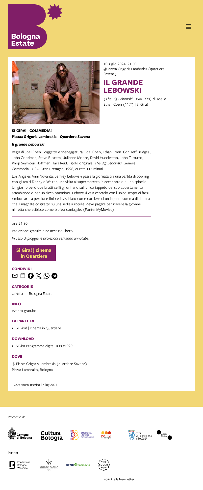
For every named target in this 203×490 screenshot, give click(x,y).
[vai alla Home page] (30, 26)
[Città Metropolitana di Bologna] (140, 435)
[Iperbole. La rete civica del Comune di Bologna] (22, 434)
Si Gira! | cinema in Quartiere (33, 253)
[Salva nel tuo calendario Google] (23, 276)
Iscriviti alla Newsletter (118, 479)
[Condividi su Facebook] (31, 276)
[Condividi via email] (15, 276)
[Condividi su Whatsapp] (47, 276)
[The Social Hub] (104, 465)
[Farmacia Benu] (78, 465)
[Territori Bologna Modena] (164, 435)
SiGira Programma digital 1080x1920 (44, 345)
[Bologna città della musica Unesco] (82, 435)
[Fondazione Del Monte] (49, 465)
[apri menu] (188, 26)
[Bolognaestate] (52, 432)
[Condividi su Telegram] (54, 276)
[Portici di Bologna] (106, 435)
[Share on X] (39, 276)
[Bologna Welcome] (20, 465)
